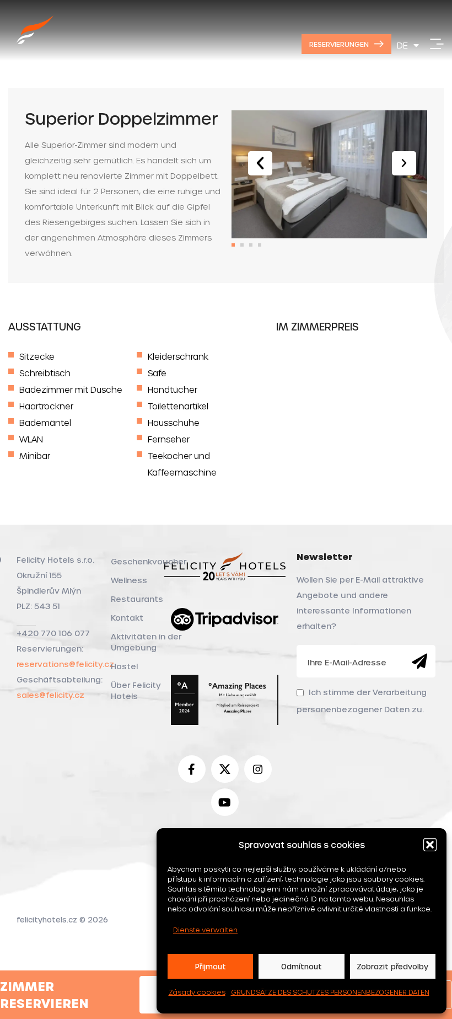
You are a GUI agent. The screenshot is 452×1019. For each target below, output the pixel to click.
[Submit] (419, 661)
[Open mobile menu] (436, 44)
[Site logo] (35, 42)
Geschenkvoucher (148, 561)
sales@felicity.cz (50, 695)
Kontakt (127, 617)
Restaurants (137, 599)
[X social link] (225, 769)
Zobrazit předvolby (392, 966)
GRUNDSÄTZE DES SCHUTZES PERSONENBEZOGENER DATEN (330, 992)
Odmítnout (301, 966)
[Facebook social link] (192, 769)
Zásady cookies (197, 992)
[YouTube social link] (225, 802)
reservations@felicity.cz (65, 664)
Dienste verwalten (205, 929)
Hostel (124, 666)
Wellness (129, 580)
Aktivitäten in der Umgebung (146, 642)
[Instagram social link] (258, 769)
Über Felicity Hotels (136, 690)
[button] (429, 844)
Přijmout (210, 966)
